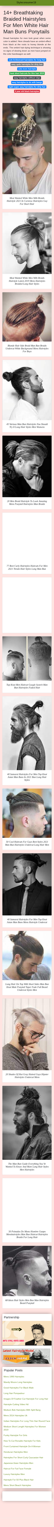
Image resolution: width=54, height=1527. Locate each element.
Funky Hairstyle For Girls (15, 1435)
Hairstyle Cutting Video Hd (16, 1404)
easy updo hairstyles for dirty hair (27, 64)
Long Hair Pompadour (14, 1393)
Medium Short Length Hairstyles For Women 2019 (25, 1428)
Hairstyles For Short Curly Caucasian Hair (23, 1457)
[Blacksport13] (26, 1356)
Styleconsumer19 (26, 2)
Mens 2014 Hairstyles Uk (15, 1415)
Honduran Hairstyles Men (16, 1452)
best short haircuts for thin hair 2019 (27, 73)
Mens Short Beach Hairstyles (17, 1485)
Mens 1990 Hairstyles (14, 1376)
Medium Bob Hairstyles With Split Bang (22, 1410)
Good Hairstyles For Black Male (19, 1387)
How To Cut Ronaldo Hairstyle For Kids (22, 1441)
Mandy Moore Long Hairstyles (18, 1382)
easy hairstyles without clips (27, 78)
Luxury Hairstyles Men (14, 1474)
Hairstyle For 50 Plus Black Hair (19, 1480)
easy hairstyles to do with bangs (27, 82)
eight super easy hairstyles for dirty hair (27, 87)
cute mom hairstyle (27, 69)
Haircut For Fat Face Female (17, 1468)
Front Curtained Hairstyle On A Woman (22, 1446)
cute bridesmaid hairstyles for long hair (27, 60)
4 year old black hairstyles (27, 91)
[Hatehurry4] (27, 1333)
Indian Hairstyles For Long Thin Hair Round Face (27, 1421)
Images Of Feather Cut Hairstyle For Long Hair (26, 1399)
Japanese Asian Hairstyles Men (18, 1463)
